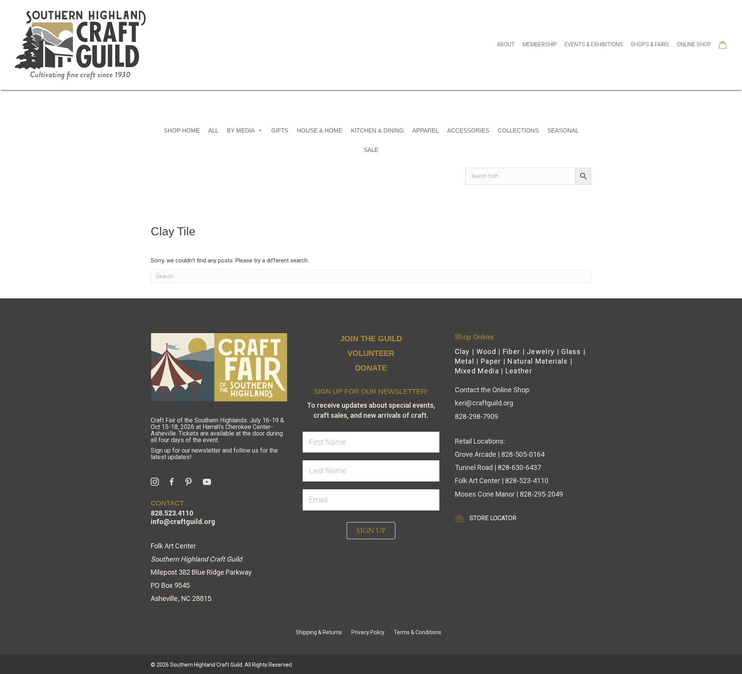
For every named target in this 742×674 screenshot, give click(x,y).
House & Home (319, 130)
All (213, 130)
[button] (371, 530)
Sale (371, 149)
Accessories (468, 130)
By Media (241, 130)
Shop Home (182, 130)
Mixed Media (477, 371)
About (506, 44)
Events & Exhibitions (594, 44)
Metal (465, 361)
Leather (518, 371)
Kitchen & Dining (377, 130)
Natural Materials (537, 361)
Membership (539, 44)
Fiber (512, 351)
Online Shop (694, 44)
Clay (462, 351)
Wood (486, 351)
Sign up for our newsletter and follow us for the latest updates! (214, 454)
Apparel (425, 130)
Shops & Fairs (650, 44)
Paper (491, 361)
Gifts (279, 130)
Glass (571, 351)
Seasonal (563, 130)
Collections (518, 130)
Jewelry (541, 351)
